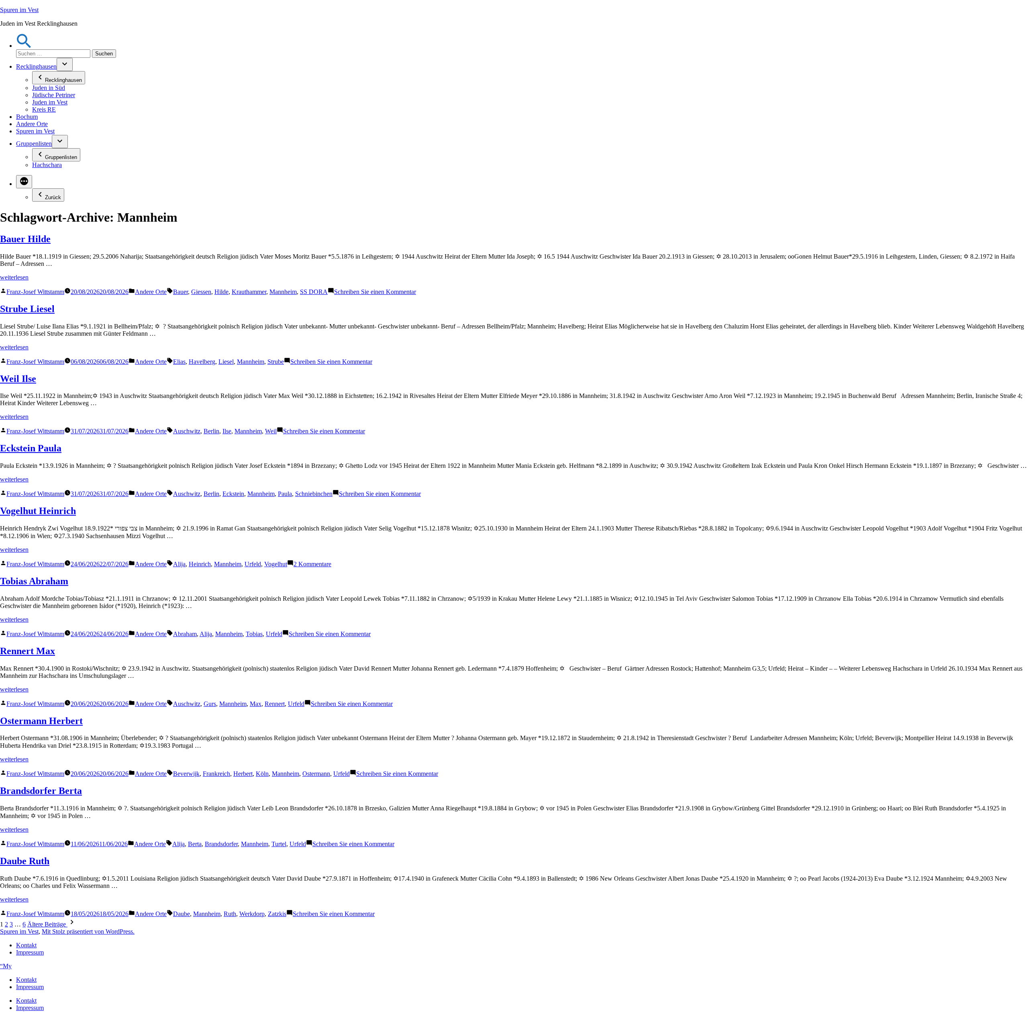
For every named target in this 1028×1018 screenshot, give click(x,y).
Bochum (27, 116)
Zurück (53, 197)
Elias (179, 361)
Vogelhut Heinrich (38, 511)
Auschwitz (186, 431)
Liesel (226, 361)
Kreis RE (44, 109)
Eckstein (233, 493)
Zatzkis (277, 913)
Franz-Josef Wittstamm (35, 291)
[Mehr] (24, 181)
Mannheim (283, 291)
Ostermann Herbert (41, 721)
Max (255, 703)
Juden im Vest (49, 102)
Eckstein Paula (30, 448)
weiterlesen (14, 277)
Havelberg (202, 361)
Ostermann (316, 773)
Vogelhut (275, 564)
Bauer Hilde (25, 239)
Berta (195, 844)
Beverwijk (186, 773)
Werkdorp (252, 913)
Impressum (30, 952)
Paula (285, 493)
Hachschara (47, 164)
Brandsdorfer (221, 844)
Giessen (201, 291)
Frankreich (216, 773)
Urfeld (253, 564)
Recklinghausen (36, 66)
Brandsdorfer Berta (41, 790)
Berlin (211, 431)
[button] (24, 45)
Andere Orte (32, 123)
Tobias (254, 633)
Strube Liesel (27, 309)
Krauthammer (249, 291)
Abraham (185, 633)
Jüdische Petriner (53, 95)
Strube (275, 361)
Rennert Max (27, 651)
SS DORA (314, 291)
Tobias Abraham (34, 581)
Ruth (230, 913)
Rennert (275, 703)
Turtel (278, 844)
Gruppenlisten (34, 143)
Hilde (221, 291)
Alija (179, 564)
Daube (181, 913)
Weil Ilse (18, 378)
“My (6, 966)
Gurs (210, 703)
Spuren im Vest (19, 9)
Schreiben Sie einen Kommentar (375, 291)
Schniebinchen (313, 493)
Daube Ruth (24, 861)
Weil (271, 431)
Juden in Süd (48, 87)
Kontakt (26, 945)
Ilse (226, 431)
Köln (262, 773)
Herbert (243, 773)
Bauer (180, 291)
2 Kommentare (312, 564)
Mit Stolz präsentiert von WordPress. (88, 931)
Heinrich (200, 564)
